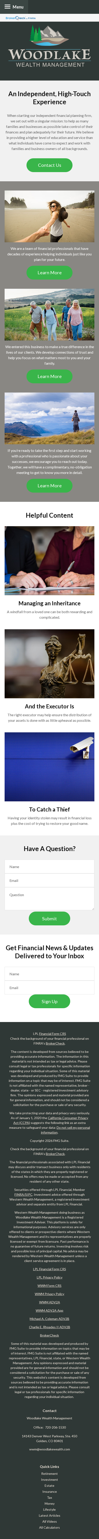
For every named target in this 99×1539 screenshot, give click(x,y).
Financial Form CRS (52, 1034)
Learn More (50, 272)
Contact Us (49, 165)
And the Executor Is (49, 706)
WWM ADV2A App (49, 1310)
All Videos (49, 1521)
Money (50, 1503)
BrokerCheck (55, 1043)
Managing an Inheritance (49, 603)
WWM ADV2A (49, 1302)
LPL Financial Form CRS (49, 1269)
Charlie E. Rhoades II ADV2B (49, 1327)
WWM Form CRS (49, 1286)
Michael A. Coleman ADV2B (49, 1319)
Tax (49, 1497)
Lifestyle (49, 1509)
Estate (49, 1485)
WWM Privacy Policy (49, 1294)
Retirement (49, 1473)
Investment (49, 1479)
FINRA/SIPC (23, 1194)
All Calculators (49, 1527)
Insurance (49, 1491)
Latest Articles (49, 1515)
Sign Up (50, 1001)
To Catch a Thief (49, 809)
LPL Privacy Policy (49, 1277)
